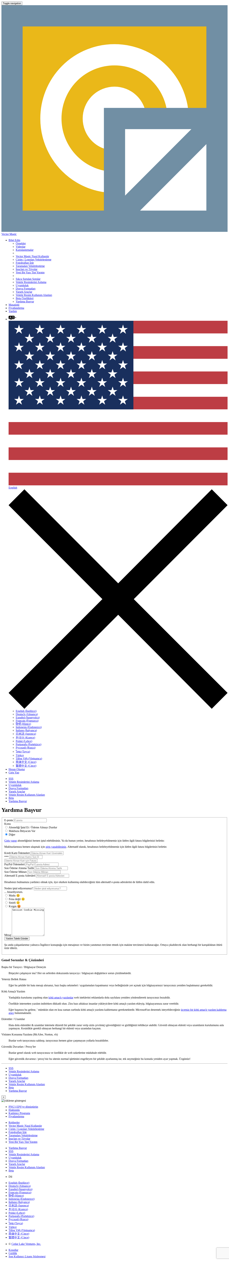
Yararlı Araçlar (24, 291)
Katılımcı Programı (19, 1113)
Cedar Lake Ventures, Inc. (26, 1243)
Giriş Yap (14, 772)
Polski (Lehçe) (24, 741)
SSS (11, 778)
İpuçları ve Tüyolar (26, 269)
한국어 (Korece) (25, 737)
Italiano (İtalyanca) (26, 730)
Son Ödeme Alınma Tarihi (19, 868)
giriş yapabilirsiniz (56, 846)
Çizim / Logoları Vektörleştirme (33, 259)
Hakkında (14, 1109)
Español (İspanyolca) (28, 717)
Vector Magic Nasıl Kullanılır (32, 256)
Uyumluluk (22, 285)
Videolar (20, 246)
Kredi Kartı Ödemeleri (17, 853)
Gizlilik (13, 1253)
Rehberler (14, 1122)
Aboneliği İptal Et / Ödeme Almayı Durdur (32, 827)
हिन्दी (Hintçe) (23, 723)
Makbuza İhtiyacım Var (21, 830)
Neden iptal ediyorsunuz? (19, 888)
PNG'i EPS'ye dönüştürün (23, 1106)
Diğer (11, 834)
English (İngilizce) (26, 711)
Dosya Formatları (25, 288)
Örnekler (21, 243)
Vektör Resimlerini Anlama (31, 282)
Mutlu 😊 (14, 895)
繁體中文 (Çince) (26, 765)
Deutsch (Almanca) (27, 714)
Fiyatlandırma (16, 307)
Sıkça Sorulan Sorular (28, 278)
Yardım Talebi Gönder (17, 938)
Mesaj (8, 934)
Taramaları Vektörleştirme (30, 266)
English (13, 487)
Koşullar (13, 1249)
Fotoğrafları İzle (25, 262)
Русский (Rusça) (25, 747)
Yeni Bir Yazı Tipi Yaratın (30, 272)
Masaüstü (14, 304)
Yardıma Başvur (25, 301)
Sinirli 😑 (14, 902)
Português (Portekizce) (28, 744)
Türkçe (20, 755)
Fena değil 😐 (16, 899)
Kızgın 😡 (14, 906)
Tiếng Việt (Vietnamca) (29, 758)
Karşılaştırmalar (24, 249)
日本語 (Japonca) (26, 733)
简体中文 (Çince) (26, 761)
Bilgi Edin (14, 240)
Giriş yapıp (10, 840)
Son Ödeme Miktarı (15, 871)
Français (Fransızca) (27, 720)
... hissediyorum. (13, 891)
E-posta (9, 820)
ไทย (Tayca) (23, 751)
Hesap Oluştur (17, 769)
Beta (11, 797)
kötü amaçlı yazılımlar (60, 997)
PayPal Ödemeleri (14, 864)
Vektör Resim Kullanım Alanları (34, 295)
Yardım (13, 311)
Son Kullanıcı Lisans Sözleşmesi (27, 1256)
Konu (7, 823)
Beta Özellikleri (24, 298)
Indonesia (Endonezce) (29, 727)
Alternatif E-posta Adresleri (20, 875)
